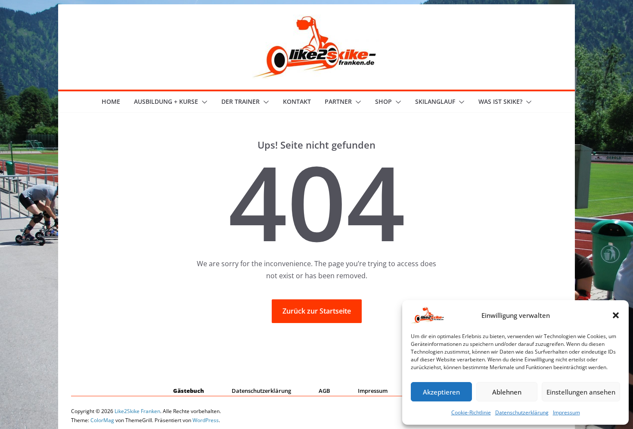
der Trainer (240, 101)
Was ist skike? (500, 101)
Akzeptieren (441, 392)
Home (111, 101)
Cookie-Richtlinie (471, 412)
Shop (383, 101)
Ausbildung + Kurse (166, 101)
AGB (324, 391)
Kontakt (297, 101)
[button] (615, 315)
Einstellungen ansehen (580, 392)
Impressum (566, 412)
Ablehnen (506, 392)
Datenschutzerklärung (522, 412)
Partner (338, 101)
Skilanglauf (435, 101)
